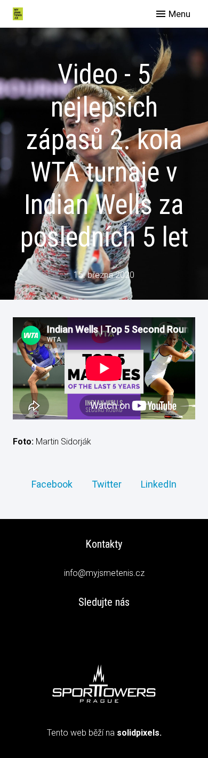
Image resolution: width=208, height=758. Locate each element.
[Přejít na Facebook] (104, 632)
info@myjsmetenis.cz (104, 573)
